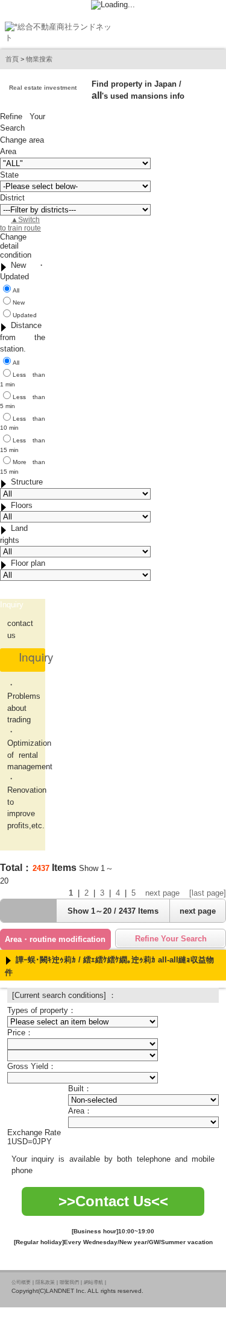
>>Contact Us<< (113, 1201)
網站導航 (93, 1282)
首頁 (12, 59)
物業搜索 (39, 59)
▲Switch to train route (20, 223)
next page (162, 892)
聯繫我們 (69, 1282)
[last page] (207, 892)
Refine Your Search (171, 938)
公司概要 (21, 1282)
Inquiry (36, 656)
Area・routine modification (55, 939)
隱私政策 (45, 1282)
